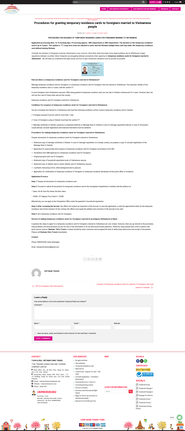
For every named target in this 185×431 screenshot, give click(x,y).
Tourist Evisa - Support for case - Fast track (88, 373)
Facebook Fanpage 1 (146, 388)
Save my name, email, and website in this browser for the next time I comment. (66, 333)
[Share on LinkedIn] (100, 259)
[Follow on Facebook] (163, 2)
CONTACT (175, 9)
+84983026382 (46, 392)
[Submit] (143, 2)
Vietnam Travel (102, 33)
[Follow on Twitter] (167, 2)
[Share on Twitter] (88, 259)
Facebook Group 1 (145, 399)
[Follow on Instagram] (165, 2)
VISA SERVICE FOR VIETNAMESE (144, 9)
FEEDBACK (164, 9)
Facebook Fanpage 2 (146, 392)
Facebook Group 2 (145, 402)
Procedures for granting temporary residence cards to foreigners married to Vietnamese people (71, 18)
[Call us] (145, 361)
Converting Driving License (84, 385)
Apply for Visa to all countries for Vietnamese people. (86, 397)
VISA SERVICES (92, 20)
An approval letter (81, 360)
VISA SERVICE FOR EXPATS (118, 9)
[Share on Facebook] (85, 259)
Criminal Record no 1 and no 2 (85, 382)
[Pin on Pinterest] (96, 259)
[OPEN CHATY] (179, 417)
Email (76, 323)
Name (37, 323)
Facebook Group (144, 385)
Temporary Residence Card (84, 366)
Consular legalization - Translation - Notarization (87, 378)
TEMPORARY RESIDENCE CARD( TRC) (120, 18)
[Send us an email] (169, 2)
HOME (104, 9)
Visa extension (80, 363)
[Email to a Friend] (92, 259)
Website (117, 323)
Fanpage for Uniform (146, 395)
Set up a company (81, 388)
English (176, 2)
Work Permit (79, 369)
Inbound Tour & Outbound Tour (85, 401)
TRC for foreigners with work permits (49, 286)
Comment (38, 305)
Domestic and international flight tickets (86, 392)
